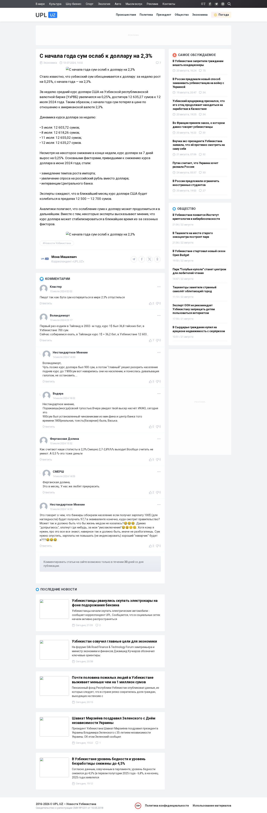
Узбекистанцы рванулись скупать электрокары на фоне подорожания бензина (115, 602)
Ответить (46, 303)
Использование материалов (212, 805)
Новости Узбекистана (57, 243)
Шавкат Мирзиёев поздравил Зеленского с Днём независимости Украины (113, 720)
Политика (146, 14)
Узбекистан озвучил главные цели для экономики (114, 641)
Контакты (169, 3)
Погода (224, 14)
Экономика (200, 14)
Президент (163, 14)
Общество (182, 14)
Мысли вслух (134, 3)
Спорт (89, 3)
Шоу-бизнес (73, 3)
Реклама (152, 3)
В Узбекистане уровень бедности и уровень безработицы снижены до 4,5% (108, 761)
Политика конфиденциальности (167, 805)
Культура (55, 3)
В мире (40, 3)
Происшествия (126, 14)
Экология (104, 3)
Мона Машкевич (64, 257)
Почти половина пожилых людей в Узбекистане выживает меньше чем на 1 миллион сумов (112, 679)
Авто (118, 3)
